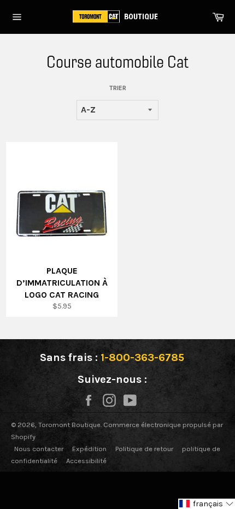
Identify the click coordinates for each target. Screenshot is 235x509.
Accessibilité (86, 461)
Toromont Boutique (69, 425)
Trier (117, 88)
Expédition (89, 449)
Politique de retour (144, 449)
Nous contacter (38, 449)
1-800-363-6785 (142, 357)
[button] (206, 504)
